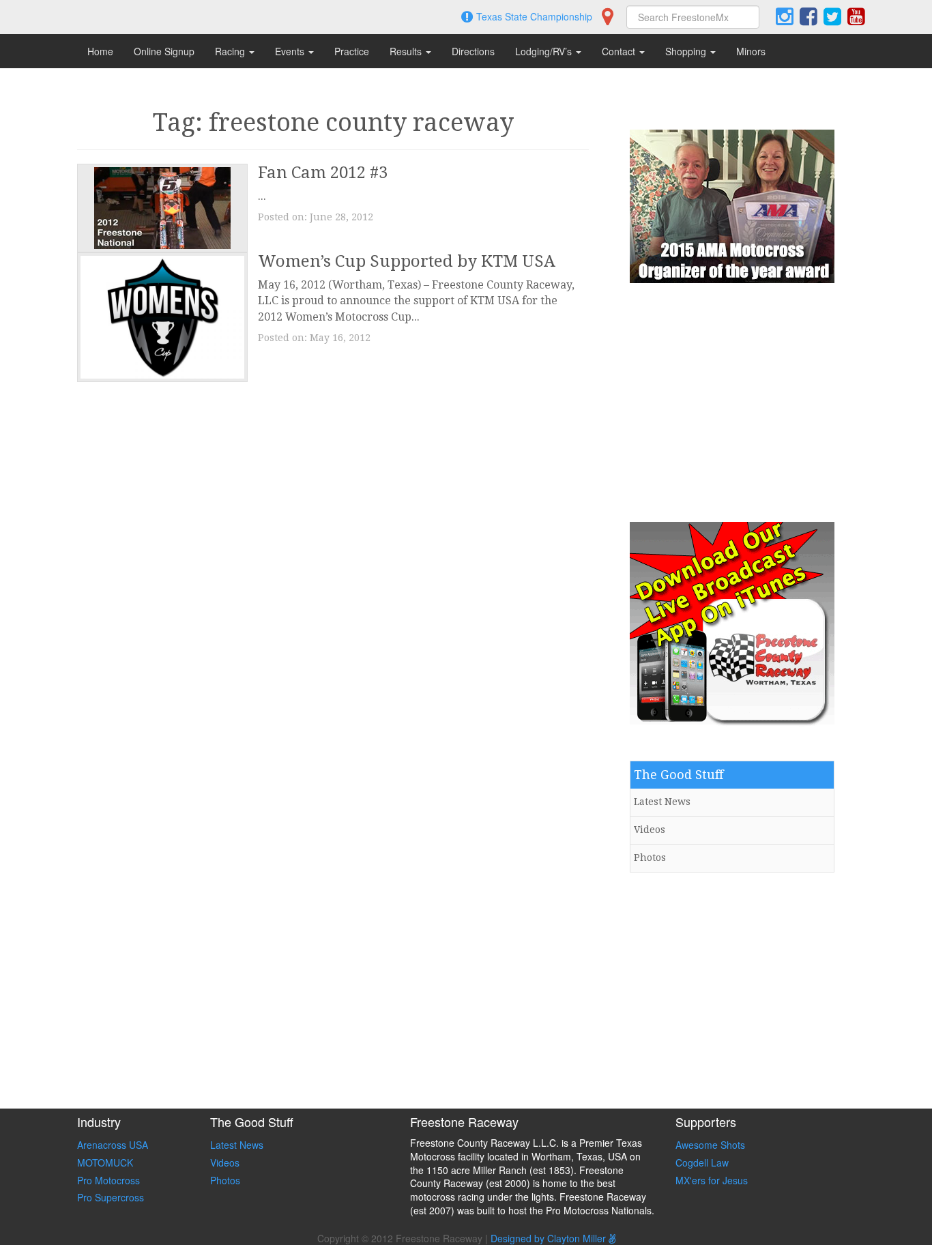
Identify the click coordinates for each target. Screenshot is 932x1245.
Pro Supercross (110, 1197)
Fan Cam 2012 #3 (323, 172)
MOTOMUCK (105, 1162)
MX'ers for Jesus (711, 1180)
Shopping (687, 51)
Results (407, 51)
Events (291, 51)
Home (100, 51)
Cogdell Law (702, 1162)
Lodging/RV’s (544, 51)
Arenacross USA (112, 1145)
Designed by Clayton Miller (550, 1238)
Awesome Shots (710, 1145)
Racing (231, 51)
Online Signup (164, 51)
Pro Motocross (108, 1180)
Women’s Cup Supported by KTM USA (406, 261)
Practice (351, 51)
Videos (649, 829)
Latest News (662, 801)
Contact (620, 51)
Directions (473, 51)
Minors (751, 51)
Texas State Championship (534, 16)
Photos (650, 857)
